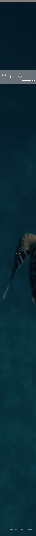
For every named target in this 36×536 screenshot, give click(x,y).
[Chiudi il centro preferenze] (35, 71)
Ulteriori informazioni (4, 74)
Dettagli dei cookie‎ (4, 77)
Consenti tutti (32, 80)
